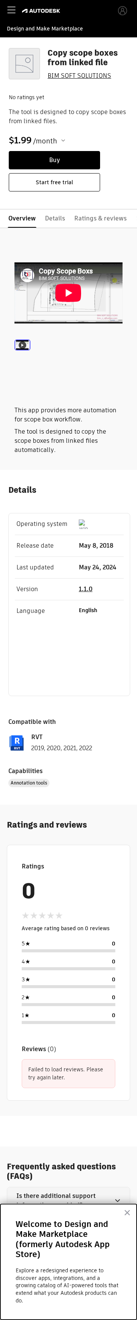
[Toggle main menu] (11, 9)
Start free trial (54, 182)
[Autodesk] (42, 10)
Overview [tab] (22, 218)
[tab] (22, 355)
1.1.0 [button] (85, 589)
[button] (68, 1200)
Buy (54, 160)
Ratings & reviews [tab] (100, 218)
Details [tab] (55, 218)
